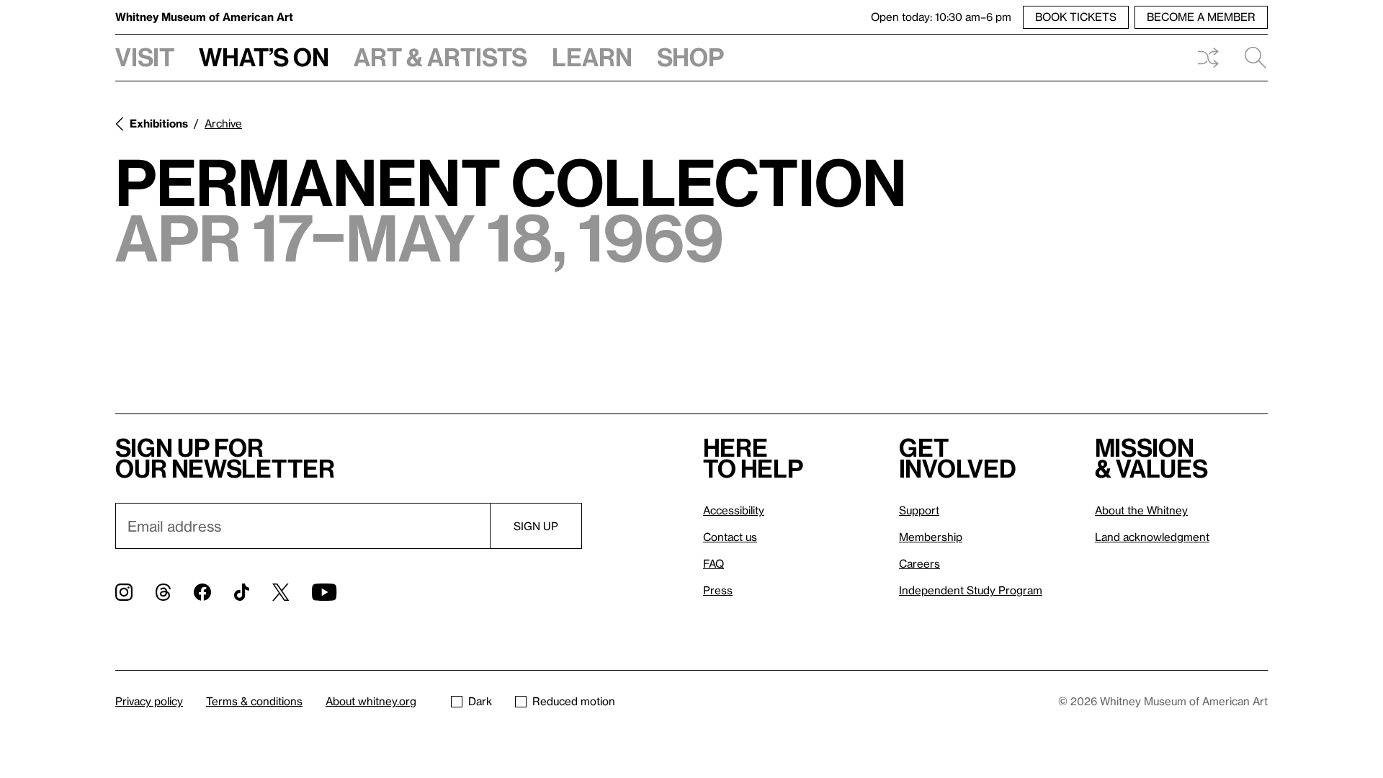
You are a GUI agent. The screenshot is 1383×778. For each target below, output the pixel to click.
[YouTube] (324, 592)
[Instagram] (124, 592)
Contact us (730, 536)
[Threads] (163, 592)
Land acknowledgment (1152, 536)
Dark (480, 700)
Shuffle (1208, 58)
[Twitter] (280, 592)
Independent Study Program (970, 590)
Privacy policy (149, 700)
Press (718, 590)
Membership (930, 536)
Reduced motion (573, 700)
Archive (223, 123)
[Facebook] (202, 592)
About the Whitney (1141, 510)
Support (919, 510)
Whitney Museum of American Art (204, 16)
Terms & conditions (254, 700)
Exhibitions (159, 123)
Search (1250, 58)
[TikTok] (242, 592)
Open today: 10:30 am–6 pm (941, 16)
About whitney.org (371, 700)
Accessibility (733, 510)
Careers (919, 563)
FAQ (713, 563)
